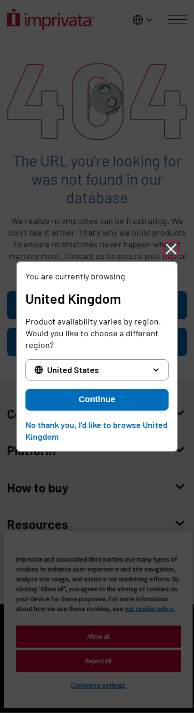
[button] (171, 249)
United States (73, 369)
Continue (97, 399)
